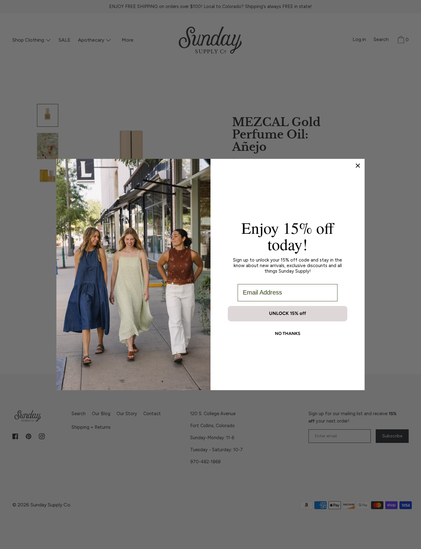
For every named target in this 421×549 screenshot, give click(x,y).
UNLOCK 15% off (287, 313)
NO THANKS (287, 333)
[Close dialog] (358, 165)
